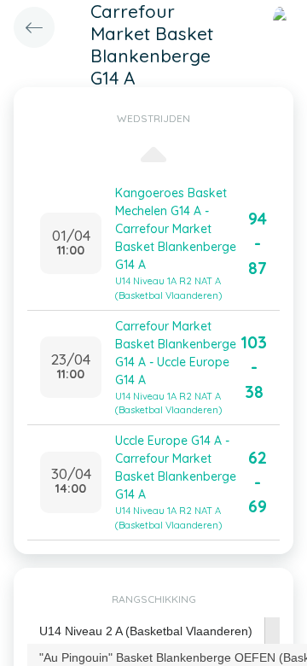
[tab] (146, 631)
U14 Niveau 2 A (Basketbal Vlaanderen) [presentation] (145, 631)
